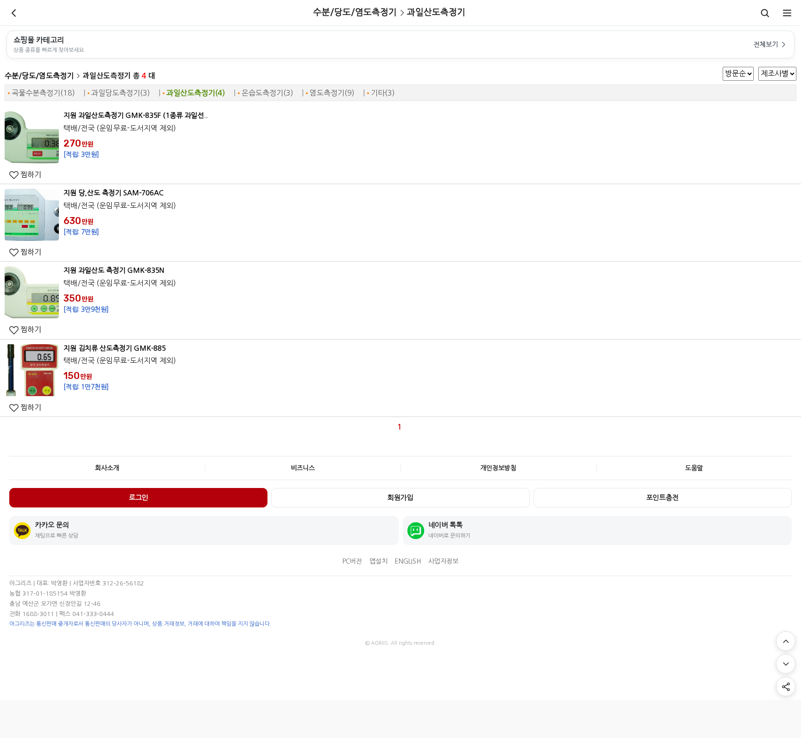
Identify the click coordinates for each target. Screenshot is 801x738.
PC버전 (352, 561)
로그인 (138, 497)
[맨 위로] (785, 641)
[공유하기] (785, 686)
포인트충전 (662, 497)
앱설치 (378, 561)
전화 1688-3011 (31, 614)
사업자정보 (443, 561)
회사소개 (107, 468)
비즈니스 (303, 468)
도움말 (694, 468)
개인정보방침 (498, 468)
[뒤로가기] (14, 13)
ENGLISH (408, 561)
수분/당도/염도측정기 (39, 75)
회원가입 (400, 497)
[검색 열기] (765, 13)
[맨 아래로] (785, 664)
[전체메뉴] (787, 13)
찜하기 (30, 174)
